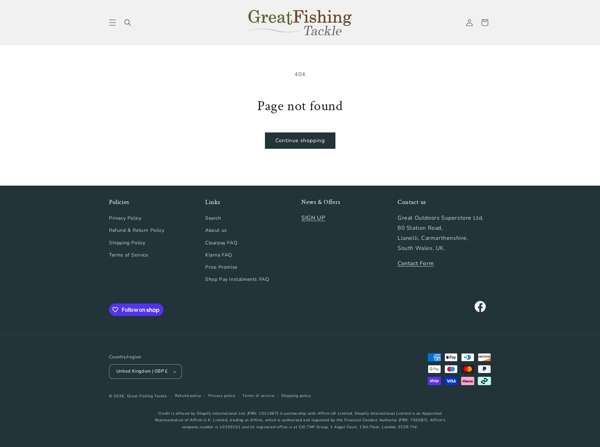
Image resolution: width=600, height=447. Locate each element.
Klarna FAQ (218, 255)
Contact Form (416, 263)
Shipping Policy (127, 242)
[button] (112, 22)
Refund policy (188, 395)
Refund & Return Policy (136, 230)
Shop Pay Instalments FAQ (237, 279)
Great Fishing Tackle (147, 396)
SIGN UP (313, 218)
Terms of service (258, 395)
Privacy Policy (125, 218)
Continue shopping (300, 140)
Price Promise (221, 267)
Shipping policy (296, 395)
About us (216, 230)
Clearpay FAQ (221, 242)
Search (213, 218)
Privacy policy (222, 395)
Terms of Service (128, 255)
